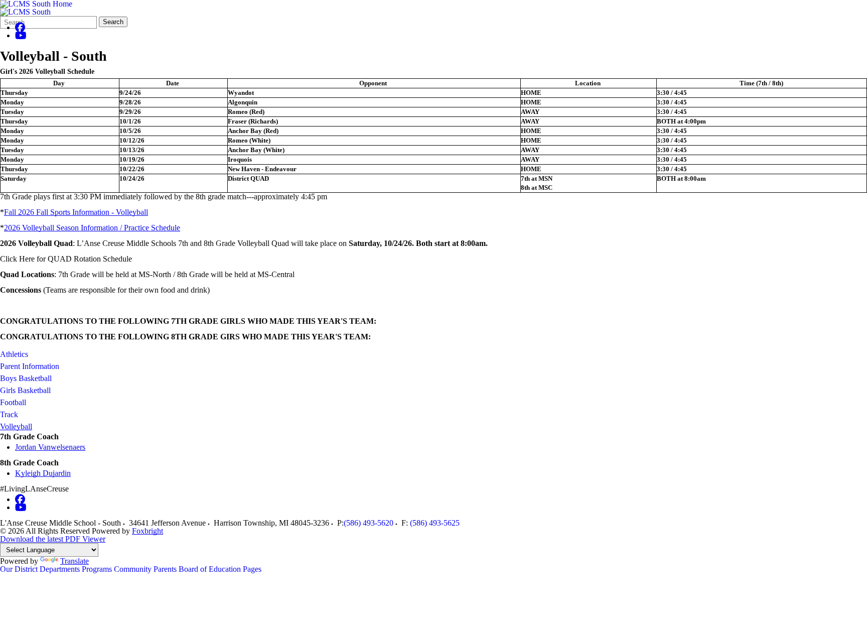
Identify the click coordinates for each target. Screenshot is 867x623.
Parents (165, 569)
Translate (74, 561)
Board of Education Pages (220, 569)
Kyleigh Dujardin (43, 473)
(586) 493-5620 (368, 523)
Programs (97, 569)
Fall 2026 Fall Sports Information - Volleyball (76, 212)
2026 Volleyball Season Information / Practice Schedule (92, 227)
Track (9, 414)
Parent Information (29, 366)
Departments (60, 569)
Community (133, 569)
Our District (19, 569)
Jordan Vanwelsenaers (50, 447)
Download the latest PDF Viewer (52, 539)
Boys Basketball (26, 378)
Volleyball (16, 426)
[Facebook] (20, 27)
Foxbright (147, 531)
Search (113, 22)
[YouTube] (21, 35)
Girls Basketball (25, 390)
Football (13, 402)
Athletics (14, 354)
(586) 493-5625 (435, 523)
